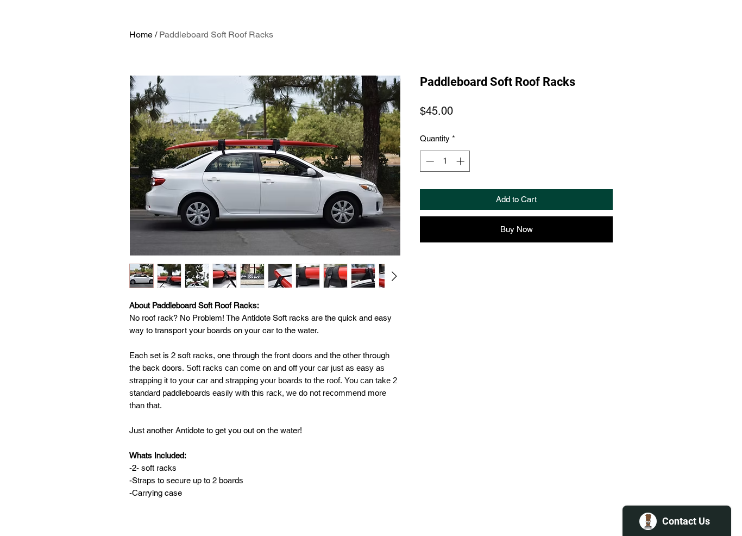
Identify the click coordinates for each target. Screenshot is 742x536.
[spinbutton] (445, 161)
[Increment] (461, 161)
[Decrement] (429, 161)
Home (141, 34)
